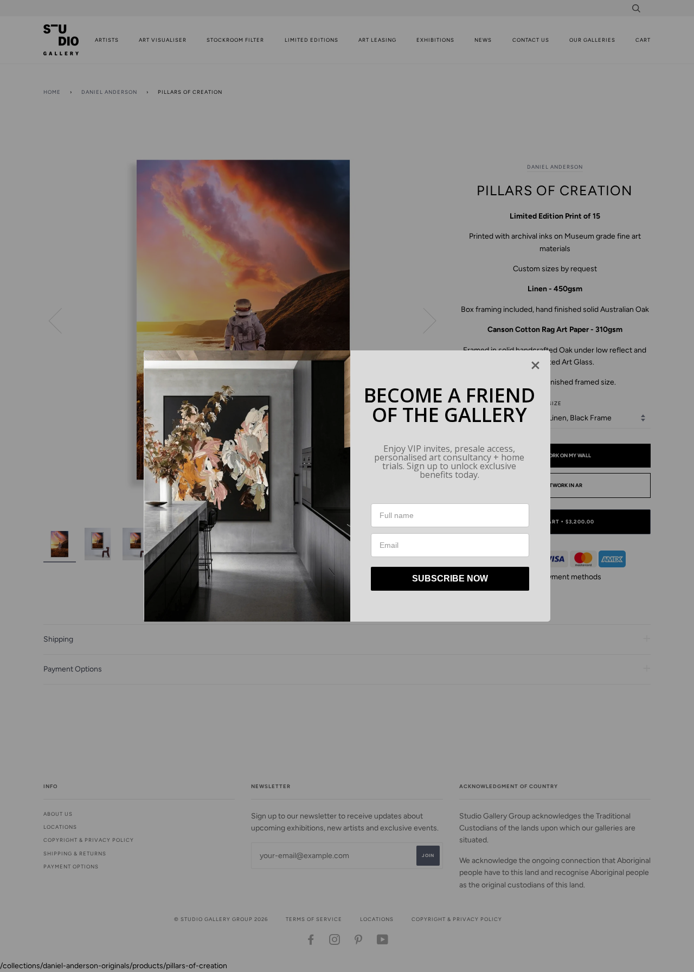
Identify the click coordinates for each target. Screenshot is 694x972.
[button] (535, 365)
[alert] (347, 486)
